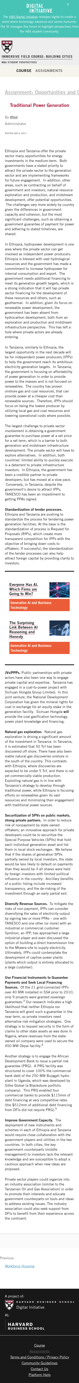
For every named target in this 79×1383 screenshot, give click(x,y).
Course (24, 70)
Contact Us (39, 1369)
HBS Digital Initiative (23, 16)
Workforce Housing (19, 1266)
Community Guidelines (40, 1363)
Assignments (49, 70)
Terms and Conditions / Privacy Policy (39, 1357)
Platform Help (40, 1374)
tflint (14, 117)
